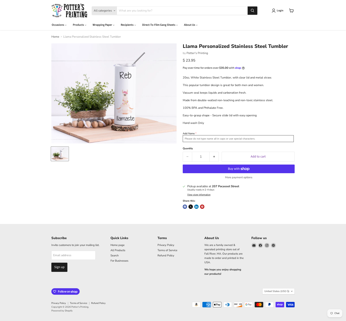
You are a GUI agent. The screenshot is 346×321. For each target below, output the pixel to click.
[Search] (252, 10)
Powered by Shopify (62, 310)
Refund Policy (166, 255)
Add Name (189, 133)
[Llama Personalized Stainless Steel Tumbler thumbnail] (60, 154)
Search (114, 255)
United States (276, 291)
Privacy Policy (166, 245)
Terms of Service (167, 250)
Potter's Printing (197, 53)
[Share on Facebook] (185, 207)
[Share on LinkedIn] (196, 207)
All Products (117, 250)
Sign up (59, 267)
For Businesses (119, 260)
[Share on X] (190, 207)
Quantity (188, 148)
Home (55, 36)
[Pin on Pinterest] (202, 207)
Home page (117, 245)
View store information (198, 195)
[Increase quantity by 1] (214, 157)
